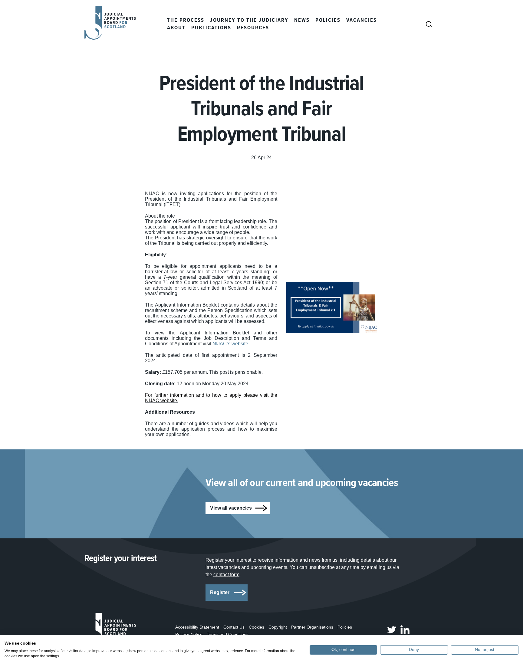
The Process (185, 20)
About (176, 28)
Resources (253, 28)
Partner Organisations (312, 627)
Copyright (277, 627)
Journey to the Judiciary (249, 20)
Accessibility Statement (197, 627)
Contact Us (234, 627)
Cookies (256, 627)
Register (219, 592)
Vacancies (361, 20)
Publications (211, 28)
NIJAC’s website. (231, 343)
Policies (327, 20)
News (302, 20)
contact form (226, 574)
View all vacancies (231, 508)
